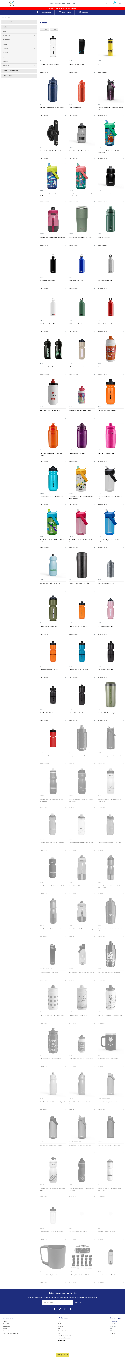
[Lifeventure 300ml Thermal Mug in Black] (82, 565)
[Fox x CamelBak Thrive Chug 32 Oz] (53, 954)
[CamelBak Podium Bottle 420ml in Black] (110, 176)
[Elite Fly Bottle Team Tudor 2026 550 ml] (53, 392)
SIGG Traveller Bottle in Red (105, 323)
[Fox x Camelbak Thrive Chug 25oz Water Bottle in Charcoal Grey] (82, 954)
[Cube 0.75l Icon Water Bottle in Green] (110, 1257)
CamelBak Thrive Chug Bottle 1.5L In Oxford (109, 1145)
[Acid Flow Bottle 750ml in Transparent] (53, 46)
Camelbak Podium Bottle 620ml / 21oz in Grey (109, 842)
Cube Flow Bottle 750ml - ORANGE (49, 669)
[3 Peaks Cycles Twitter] (60, 1309)
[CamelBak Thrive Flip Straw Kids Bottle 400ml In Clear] (110, 479)
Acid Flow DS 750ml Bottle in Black (78, 1231)
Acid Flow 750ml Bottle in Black (77, 712)
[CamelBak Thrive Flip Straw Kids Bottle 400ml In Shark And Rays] (53, 176)
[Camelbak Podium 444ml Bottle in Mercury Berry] (53, 219)
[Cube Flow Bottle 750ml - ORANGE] (53, 651)
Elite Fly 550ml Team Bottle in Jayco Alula (50, 1058)
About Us (60, 1321)
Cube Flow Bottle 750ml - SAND (77, 367)
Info (63, 3)
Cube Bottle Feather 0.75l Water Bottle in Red (51, 756)
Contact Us (112, 1333)
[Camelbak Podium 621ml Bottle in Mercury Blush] (82, 868)
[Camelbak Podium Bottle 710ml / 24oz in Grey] (53, 824)
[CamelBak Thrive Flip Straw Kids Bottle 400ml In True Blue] (110, 522)
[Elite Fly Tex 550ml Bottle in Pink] (110, 435)
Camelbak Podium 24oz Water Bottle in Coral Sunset (80, 1103)
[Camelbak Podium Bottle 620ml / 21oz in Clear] (82, 824)
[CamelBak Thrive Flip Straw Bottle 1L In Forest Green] (82, 1127)
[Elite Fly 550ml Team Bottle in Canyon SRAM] (82, 392)
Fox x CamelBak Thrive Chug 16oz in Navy (108, 1058)
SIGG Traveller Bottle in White (47, 323)
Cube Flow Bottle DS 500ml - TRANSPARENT (51, 1231)
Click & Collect (6, 1323)
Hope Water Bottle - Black (46, 367)
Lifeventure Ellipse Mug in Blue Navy (49, 1274)
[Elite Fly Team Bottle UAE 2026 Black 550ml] (110, 954)
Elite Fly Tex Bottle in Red (75, 107)
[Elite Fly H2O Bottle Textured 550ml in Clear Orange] (53, 435)
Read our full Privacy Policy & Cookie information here (62, 1350)
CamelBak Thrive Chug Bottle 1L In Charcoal (51, 1145)
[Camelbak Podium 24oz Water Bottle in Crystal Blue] (53, 1084)
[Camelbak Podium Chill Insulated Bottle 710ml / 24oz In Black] (53, 781)
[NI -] (110, 46)
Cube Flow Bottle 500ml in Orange (77, 626)
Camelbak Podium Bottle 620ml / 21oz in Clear (81, 842)
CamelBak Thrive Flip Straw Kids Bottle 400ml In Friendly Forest (110, 151)
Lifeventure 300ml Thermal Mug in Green (108, 712)
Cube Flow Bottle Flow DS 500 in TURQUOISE (51, 496)
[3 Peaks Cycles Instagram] (65, 1309)
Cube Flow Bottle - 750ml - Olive (48, 626)
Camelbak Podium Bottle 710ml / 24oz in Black (52, 885)
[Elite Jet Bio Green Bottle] (110, 219)
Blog (68, 3)
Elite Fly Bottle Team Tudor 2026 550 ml (50, 410)
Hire (59, 1328)
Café (59, 1333)
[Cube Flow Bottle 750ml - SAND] (82, 349)
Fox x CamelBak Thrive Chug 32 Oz (49, 972)
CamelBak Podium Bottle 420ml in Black (108, 194)
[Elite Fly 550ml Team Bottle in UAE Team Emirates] (110, 997)
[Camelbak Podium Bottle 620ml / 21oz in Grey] (110, 824)
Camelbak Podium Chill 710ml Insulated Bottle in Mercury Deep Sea (110, 886)
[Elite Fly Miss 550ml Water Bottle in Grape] (82, 738)
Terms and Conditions (8, 1331)
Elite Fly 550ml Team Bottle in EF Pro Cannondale (81, 1058)
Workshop (60, 1326)
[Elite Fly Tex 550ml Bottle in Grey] (110, 565)
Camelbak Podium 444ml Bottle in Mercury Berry (52, 237)
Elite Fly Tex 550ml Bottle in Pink (106, 453)
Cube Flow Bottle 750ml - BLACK (106, 669)
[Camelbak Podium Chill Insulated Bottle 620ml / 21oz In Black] (82, 781)
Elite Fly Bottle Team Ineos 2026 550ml (107, 367)
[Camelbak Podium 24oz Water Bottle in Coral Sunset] (82, 1084)
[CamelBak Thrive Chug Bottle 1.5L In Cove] (110, 1084)
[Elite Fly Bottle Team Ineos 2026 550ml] (110, 349)
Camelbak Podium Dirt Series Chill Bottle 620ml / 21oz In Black (81, 1189)
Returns (5, 1328)
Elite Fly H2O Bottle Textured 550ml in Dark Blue (52, 107)
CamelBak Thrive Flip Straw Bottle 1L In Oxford (109, 756)
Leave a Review (62, 1340)
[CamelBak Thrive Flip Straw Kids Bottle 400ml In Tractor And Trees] (82, 479)
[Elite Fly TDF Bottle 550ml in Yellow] (82, 997)
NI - (98, 64)
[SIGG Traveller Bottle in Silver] (110, 262)
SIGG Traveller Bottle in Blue (76, 280)
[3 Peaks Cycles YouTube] (70, 1309)
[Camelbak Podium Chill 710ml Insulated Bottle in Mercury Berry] (53, 911)
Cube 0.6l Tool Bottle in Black (76, 64)
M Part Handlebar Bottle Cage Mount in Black (51, 150)
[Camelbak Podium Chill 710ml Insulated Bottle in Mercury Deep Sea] (110, 868)
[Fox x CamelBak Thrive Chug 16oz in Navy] (110, 1041)
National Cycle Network (64, 1331)
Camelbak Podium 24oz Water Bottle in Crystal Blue (53, 1102)
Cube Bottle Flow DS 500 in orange (107, 410)
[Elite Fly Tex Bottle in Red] (82, 89)
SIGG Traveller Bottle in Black (47, 280)
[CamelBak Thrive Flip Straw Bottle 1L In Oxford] (110, 738)
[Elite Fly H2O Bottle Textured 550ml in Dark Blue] (53, 89)
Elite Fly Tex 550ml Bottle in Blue (77, 453)
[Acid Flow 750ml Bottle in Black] (82, 695)
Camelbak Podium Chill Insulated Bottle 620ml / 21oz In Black (81, 800)
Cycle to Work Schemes (64, 1338)
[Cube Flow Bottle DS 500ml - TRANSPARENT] (53, 1213)
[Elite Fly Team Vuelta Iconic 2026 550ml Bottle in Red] (110, 911)
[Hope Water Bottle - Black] (53, 349)
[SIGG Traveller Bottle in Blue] (82, 262)
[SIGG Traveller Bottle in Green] (82, 306)
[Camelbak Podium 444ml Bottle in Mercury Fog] (82, 911)
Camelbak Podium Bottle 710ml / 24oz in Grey (52, 842)
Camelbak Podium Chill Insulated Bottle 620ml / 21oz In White (110, 800)
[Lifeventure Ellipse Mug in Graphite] (110, 1213)
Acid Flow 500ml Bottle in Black (48, 712)
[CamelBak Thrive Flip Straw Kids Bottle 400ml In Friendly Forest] (110, 133)
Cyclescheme (6, 1326)
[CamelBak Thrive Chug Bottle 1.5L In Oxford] (110, 1127)
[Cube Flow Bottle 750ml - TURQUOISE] (82, 651)
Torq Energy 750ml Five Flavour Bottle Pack (79, 1274)
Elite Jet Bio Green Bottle (104, 237)
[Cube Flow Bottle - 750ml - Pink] (110, 608)
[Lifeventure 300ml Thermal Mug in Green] (110, 695)
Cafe (73, 3)
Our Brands (60, 1323)
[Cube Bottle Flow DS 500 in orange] (110, 392)
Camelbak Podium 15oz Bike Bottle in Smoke (80, 150)
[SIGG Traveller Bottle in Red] (110, 306)
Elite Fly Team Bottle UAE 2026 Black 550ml (109, 972)
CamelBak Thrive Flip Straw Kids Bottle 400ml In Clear (110, 497)
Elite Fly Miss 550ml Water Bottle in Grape (79, 756)
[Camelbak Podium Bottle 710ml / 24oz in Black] (53, 868)
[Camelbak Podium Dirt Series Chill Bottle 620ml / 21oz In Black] (82, 1170)
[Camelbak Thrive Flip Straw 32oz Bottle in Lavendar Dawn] (110, 89)
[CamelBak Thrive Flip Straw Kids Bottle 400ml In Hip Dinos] (53, 522)
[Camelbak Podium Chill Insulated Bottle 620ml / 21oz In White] (110, 781)
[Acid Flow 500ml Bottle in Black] (53, 695)
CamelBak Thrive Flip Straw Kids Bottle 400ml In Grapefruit (81, 540)
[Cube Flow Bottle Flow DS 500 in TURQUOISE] (53, 479)
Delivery (5, 1321)
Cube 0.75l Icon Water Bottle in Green (107, 1274)
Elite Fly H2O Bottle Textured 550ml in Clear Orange (51, 454)
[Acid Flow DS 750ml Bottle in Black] (82, 1213)
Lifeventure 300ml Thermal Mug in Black (79, 583)
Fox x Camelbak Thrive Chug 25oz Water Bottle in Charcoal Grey (81, 973)
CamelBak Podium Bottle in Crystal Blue (50, 583)
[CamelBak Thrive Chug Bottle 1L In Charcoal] (53, 1127)
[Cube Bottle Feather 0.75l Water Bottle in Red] (53, 738)
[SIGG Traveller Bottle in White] (53, 306)
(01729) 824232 (114, 1321)
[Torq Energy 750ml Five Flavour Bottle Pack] (82, 1257)
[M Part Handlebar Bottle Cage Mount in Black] (53, 133)
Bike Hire (58, 3)
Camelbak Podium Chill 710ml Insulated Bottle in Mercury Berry (52, 930)
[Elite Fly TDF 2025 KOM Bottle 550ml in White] (53, 997)
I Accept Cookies (62, 1354)
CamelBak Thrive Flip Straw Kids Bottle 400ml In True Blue (110, 540)
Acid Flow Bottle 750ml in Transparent (49, 64)
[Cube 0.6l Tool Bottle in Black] (82, 46)
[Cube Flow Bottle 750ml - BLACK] (110, 651)
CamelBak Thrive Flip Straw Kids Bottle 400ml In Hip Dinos (52, 540)
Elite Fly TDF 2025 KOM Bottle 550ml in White (52, 1015)
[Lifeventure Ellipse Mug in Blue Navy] (53, 1257)
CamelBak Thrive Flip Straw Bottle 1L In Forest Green (80, 1146)
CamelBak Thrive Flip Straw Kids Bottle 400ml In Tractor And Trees (81, 497)
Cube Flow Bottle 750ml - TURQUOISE (78, 669)
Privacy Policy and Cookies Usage (11, 1333)
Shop (52, 3)
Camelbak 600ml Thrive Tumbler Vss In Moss (80, 237)
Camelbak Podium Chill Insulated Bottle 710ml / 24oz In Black (52, 800)
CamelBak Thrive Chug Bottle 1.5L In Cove (108, 1102)
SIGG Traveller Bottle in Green (76, 323)
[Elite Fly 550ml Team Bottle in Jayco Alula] (53, 1041)
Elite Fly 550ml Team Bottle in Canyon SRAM (80, 410)
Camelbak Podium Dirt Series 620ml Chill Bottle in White (52, 1189)
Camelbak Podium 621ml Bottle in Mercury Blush (81, 885)
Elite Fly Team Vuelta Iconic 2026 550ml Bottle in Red (110, 930)
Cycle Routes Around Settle (64, 1335)
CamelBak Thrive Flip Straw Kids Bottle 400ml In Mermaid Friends (81, 195)
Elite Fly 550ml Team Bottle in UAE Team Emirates (110, 1015)
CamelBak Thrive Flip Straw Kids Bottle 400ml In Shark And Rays (52, 195)
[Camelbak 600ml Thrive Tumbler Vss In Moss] (82, 219)
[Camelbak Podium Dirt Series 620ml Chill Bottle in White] (53, 1170)
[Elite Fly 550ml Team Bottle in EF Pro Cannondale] (82, 1041)
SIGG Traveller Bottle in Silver (105, 280)
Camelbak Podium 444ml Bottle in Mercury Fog (81, 929)
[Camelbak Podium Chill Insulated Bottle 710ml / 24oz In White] (110, 1170)
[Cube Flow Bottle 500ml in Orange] (82, 608)
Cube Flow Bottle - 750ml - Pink (105, 626)
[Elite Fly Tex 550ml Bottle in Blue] (82, 435)
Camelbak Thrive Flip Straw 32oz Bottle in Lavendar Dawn (110, 108)
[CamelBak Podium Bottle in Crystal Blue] (53, 565)
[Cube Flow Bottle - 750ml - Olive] (53, 608)
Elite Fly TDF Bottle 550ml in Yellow (78, 1015)
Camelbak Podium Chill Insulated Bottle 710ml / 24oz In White (110, 1189)
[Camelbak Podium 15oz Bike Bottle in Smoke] (82, 133)
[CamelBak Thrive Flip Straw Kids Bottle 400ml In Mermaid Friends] (82, 176)
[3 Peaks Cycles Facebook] (54, 1309)
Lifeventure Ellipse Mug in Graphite (106, 1231)
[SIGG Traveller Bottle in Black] (53, 262)
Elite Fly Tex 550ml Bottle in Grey (106, 583)
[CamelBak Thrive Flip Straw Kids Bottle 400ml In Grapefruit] (82, 522)
